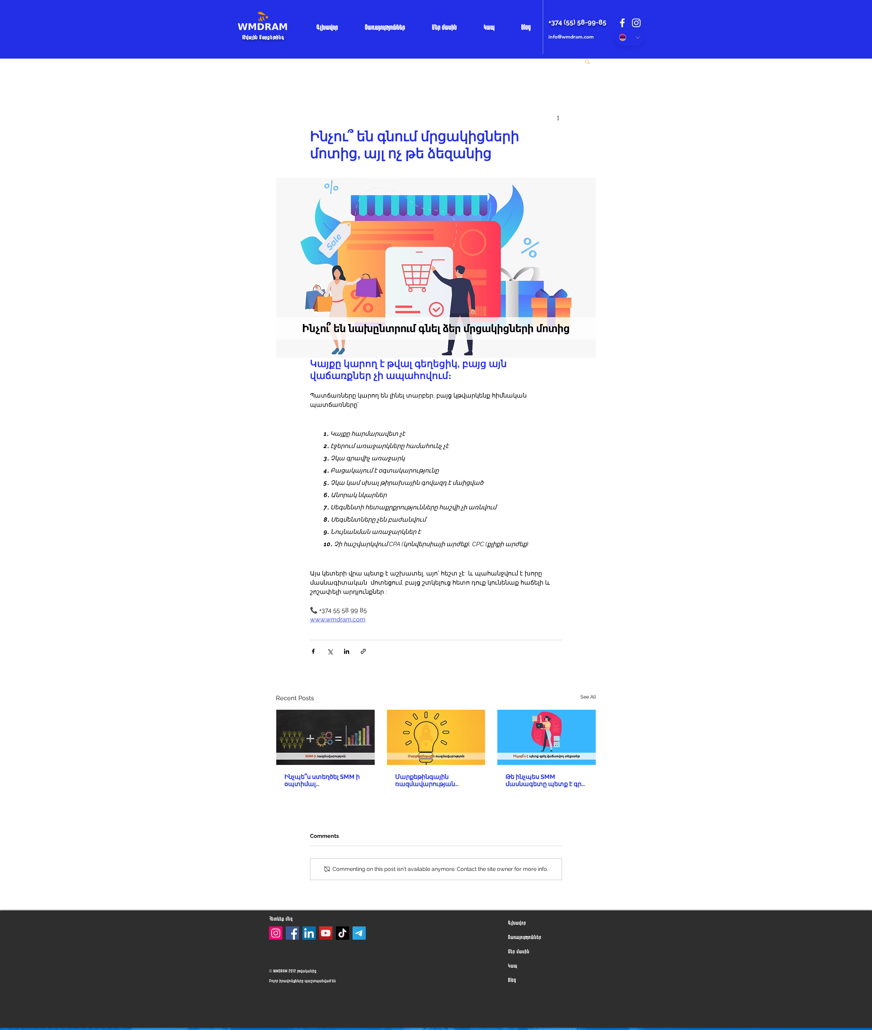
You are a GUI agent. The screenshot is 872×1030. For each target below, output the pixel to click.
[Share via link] (363, 651)
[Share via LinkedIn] (346, 651)
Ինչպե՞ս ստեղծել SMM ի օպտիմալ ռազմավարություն (322, 780)
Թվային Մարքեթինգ (263, 37)
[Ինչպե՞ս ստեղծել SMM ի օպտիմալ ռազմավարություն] (325, 737)
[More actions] (558, 117)
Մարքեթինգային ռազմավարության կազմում (425, 780)
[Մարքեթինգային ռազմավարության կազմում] (436, 737)
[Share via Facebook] (313, 651)
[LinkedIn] (309, 933)
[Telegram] (359, 933)
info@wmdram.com (571, 36)
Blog (512, 980)
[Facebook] (292, 933)
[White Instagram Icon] (636, 23)
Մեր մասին (518, 951)
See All (588, 697)
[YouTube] (325, 933)
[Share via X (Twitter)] (330, 651)
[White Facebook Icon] (622, 23)
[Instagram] (275, 933)
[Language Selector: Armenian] (629, 37)
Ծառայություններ (521, 937)
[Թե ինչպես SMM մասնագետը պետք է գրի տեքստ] (546, 737)
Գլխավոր (517, 922)
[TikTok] (342, 933)
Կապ (512, 965)
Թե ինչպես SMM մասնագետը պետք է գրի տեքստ (545, 780)
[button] (587, 61)
